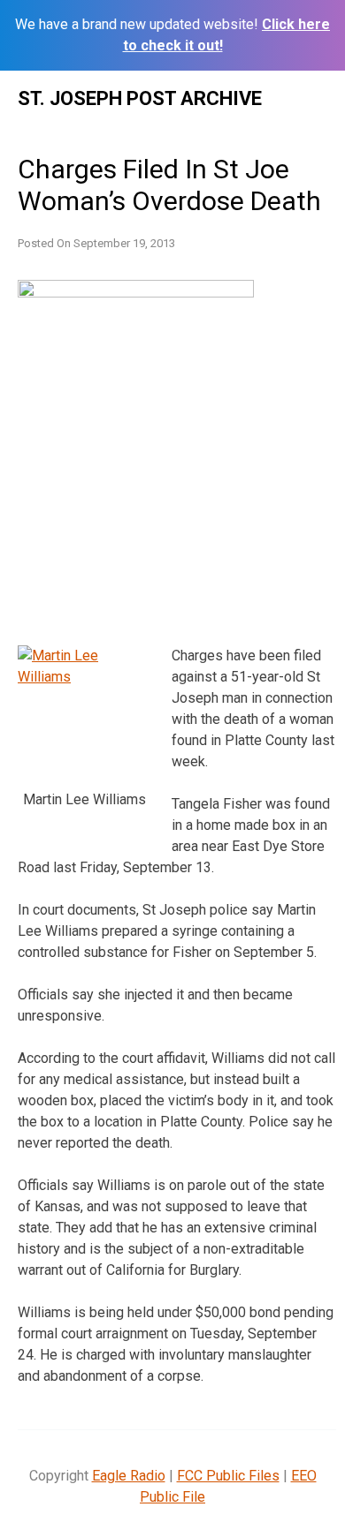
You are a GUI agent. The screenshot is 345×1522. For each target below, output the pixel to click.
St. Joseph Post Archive (140, 98)
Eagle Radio (128, 1475)
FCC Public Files (228, 1475)
